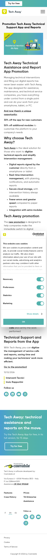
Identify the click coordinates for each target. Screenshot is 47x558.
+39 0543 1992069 (20, 484)
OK (23, 322)
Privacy (7, 538)
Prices (26, 493)
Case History (10, 497)
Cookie (7, 542)
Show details (33, 314)
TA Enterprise (30, 497)
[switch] (40, 287)
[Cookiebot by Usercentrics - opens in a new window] (33, 234)
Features (8, 493)
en (10, 513)
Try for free (14, 3)
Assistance (29, 501)
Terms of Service (10, 547)
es (16, 513)
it (5, 513)
